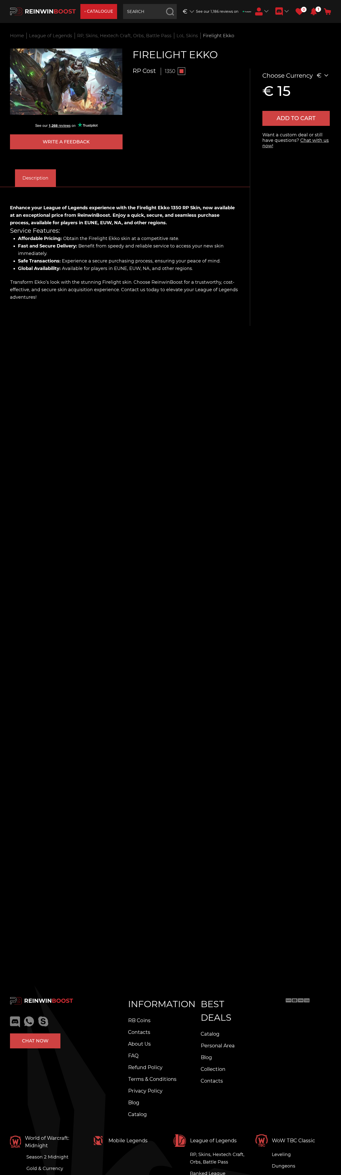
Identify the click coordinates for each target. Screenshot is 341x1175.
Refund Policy (145, 1067)
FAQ (133, 1056)
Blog (133, 1103)
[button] (313, 11)
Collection (213, 1069)
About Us (139, 1044)
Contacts (139, 1032)
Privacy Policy (145, 1091)
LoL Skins (187, 35)
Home (17, 35)
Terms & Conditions (152, 1079)
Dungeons (283, 1166)
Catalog (137, 1114)
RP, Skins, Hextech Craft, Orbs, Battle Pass (124, 35)
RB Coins (139, 1020)
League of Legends (50, 35)
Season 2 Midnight (47, 1157)
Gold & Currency (44, 1168)
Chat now (35, 1041)
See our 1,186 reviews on (217, 11)
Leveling (281, 1154)
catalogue (100, 11)
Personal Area (218, 1046)
